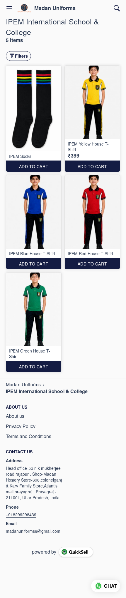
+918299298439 (21, 514)
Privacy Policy (20, 426)
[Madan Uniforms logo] (24, 8)
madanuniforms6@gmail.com (33, 531)
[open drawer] (9, 8)
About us (15, 416)
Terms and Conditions (28, 436)
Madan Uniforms (55, 8)
